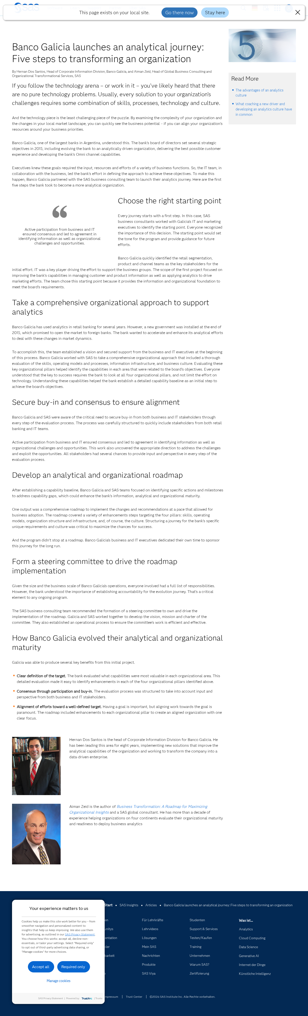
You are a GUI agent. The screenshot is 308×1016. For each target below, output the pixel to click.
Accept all (40, 967)
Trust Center (134, 996)
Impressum (111, 996)
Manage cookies (59, 981)
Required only (73, 967)
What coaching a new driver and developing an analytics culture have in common (264, 109)
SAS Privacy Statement (80, 934)
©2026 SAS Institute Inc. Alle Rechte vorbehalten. (182, 996)
